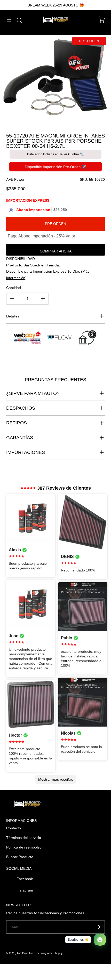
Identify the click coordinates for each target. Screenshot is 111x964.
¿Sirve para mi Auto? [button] (32, 393)
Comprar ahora (56, 251)
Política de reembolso (24, 847)
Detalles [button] (12, 316)
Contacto (13, 828)
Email (15, 927)
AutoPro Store (25, 953)
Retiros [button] (16, 422)
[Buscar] (16, 20)
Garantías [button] (19, 437)
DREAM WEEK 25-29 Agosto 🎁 (55, 5)
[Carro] (99, 19)
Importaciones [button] (25, 452)
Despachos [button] (20, 408)
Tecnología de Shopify (49, 953)
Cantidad (13, 288)
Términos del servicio (23, 838)
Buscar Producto (19, 857)
